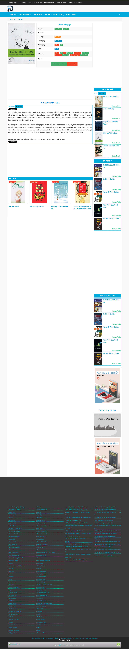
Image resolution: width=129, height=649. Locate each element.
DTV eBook (62, 645)
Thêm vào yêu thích (58, 64)
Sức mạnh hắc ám (41, 566)
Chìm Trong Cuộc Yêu (14, 555)
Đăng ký (23, 3)
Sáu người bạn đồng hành (43, 560)
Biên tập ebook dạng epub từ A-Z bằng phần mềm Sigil (79, 544)
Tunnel (38, 614)
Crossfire (11, 563)
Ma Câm (39, 512)
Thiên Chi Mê (40, 598)
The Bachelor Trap (41, 576)
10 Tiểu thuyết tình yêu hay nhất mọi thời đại (105, 517)
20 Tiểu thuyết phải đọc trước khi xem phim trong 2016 (107, 541)
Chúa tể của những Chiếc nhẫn (16, 558)
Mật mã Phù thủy (41, 520)
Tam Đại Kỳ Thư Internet (42, 574)
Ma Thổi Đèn (40, 515)
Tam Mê (39, 568)
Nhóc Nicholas (40, 539)
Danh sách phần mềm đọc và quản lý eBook (76, 509)
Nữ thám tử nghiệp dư (42, 544)
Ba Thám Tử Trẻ (12, 525)
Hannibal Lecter (12, 598)
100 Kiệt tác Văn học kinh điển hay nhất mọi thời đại (107, 552)
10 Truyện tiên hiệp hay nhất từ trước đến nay (105, 509)
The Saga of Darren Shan (43, 592)
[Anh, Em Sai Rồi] (18, 192)
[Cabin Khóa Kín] (98, 184)
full (64, 53)
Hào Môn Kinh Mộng (13, 609)
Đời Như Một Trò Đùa (37, 207)
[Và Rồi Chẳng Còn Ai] (98, 223)
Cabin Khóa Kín (109, 179)
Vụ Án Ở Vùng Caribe (111, 192)
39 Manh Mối (12, 512)
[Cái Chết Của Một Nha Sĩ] (98, 171)
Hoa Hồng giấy (12, 606)
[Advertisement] (50, 83)
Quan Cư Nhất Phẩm (110, 96)
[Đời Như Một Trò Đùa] (39, 192)
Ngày (95, 93)
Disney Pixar (11, 584)
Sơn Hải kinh (40, 563)
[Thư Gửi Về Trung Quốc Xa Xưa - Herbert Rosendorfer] (82, 192)
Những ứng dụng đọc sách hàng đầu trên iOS (76, 523)
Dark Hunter (11, 571)
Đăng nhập (13, 3)
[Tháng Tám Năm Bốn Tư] (98, 151)
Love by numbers (13, 627)
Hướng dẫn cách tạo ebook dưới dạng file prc (76, 560)
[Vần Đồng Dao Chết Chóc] (98, 210)
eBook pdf (58, 638)
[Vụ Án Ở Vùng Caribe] (98, 197)
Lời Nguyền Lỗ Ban (13, 633)
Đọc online (71, 64)
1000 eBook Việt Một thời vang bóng (103, 555)
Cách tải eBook (61, 3)
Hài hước (57, 36)
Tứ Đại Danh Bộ (41, 619)
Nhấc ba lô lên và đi (42, 533)
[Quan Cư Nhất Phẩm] (98, 101)
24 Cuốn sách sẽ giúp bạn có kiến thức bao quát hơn (107, 544)
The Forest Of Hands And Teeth (44, 584)
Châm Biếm (58, 55)
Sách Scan (85, 53)
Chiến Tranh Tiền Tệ (42, 509)
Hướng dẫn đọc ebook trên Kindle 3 (74, 531)
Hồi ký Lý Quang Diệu (14, 619)
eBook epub (49, 638)
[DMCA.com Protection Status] (64, 640)
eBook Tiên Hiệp (79, 638)
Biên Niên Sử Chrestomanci (15, 528)
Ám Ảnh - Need (12, 523)
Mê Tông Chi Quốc (41, 523)
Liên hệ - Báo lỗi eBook (67, 15)
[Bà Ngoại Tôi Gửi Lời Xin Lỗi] (61, 192)
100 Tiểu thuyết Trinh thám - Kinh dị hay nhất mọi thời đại (108, 549)
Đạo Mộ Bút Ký (12, 515)
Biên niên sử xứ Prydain (14, 536)
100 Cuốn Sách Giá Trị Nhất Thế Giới (103, 547)
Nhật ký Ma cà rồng (41, 536)
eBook (56, 45)
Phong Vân (40, 558)
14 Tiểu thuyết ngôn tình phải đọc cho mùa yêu (106, 533)
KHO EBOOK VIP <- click (50, 103)
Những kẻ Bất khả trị (42, 542)
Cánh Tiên (11, 568)
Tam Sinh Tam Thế (41, 571)
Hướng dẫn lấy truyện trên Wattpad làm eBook (77, 546)
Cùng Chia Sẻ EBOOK (76, 3)
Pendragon (40, 550)
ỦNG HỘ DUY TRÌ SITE (107, 410)
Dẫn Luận (39, 507)
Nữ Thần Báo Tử (41, 547)
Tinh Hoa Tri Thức (41, 633)
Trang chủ (12, 15)
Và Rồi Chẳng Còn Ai (111, 218)
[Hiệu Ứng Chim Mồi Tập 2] (98, 126)
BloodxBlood (12, 539)
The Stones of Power (42, 595)
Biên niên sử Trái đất (13, 533)
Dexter (10, 579)
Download (19, 106)
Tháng (103, 93)
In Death (11, 622)
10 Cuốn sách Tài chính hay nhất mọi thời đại (105, 507)
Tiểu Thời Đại (40, 609)
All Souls (11, 517)
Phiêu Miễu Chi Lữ (41, 555)
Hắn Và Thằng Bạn (110, 133)
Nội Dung (12, 106)
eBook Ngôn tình (67, 638)
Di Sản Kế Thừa (12, 582)
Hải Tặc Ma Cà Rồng (13, 614)
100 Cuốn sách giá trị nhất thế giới (17, 507)
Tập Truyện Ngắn (75, 55)
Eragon (10, 590)
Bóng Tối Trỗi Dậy (13, 544)
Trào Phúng (66, 55)
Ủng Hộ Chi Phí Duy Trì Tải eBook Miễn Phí (41, 3)
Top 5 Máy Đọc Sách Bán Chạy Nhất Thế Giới (76, 507)
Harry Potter (11, 600)
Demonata (11, 576)
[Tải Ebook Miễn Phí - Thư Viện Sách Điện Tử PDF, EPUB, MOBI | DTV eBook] (10, 8)
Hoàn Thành (13, 182)
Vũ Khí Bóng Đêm (41, 625)
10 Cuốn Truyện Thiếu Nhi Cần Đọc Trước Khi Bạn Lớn (107, 531)
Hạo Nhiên (66, 29)
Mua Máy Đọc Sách (91, 638)
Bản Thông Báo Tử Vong (14, 509)
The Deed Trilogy (41, 582)
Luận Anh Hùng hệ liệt (14, 630)
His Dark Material (12, 603)
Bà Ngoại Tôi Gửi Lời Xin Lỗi (59, 208)
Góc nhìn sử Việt (13, 595)
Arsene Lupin (12, 520)
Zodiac (38, 630)
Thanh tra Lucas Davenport (43, 525)
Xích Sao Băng (108, 109)
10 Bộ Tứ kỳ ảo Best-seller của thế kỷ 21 (104, 520)
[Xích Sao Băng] (98, 114)
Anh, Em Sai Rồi (13, 207)
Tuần (99, 93)
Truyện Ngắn (84, 55)
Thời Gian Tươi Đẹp (41, 606)
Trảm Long (39, 611)
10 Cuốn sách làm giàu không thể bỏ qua (104, 523)
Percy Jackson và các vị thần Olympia (46, 552)
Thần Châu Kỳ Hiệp (41, 600)
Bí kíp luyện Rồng (13, 542)
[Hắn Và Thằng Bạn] (98, 138)
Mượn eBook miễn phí (38, 638)
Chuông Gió (11, 550)
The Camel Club (41, 579)
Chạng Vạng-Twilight (13, 560)
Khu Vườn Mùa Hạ (13, 625)
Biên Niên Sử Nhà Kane (14, 531)
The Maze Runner (41, 590)
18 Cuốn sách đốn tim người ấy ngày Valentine (105, 536)
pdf (61, 45)
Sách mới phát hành (51, 15)
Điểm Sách (38, 15)
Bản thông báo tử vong (14, 547)
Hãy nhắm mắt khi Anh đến (15, 611)
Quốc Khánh (58, 29)
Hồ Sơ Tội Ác (12, 617)
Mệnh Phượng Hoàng (42, 531)
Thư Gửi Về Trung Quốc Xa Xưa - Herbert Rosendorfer (82, 208)
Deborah (11, 574)
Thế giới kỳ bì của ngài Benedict (44, 603)
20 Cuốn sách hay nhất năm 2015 (103, 539)
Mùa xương (40, 528)
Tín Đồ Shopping (41, 617)
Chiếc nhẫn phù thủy (13, 552)
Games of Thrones (13, 592)
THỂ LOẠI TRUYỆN (25, 15)
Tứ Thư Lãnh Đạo (41, 622)
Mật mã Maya (40, 517)
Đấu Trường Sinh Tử (13, 587)
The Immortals (40, 587)
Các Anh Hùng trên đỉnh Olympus (16, 566)
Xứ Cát (39, 627)
